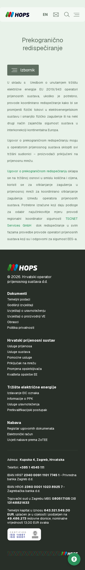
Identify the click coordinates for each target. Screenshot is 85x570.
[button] (22, 267)
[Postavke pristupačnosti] (74, 559)
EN (45, 14)
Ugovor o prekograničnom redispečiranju (37, 171)
